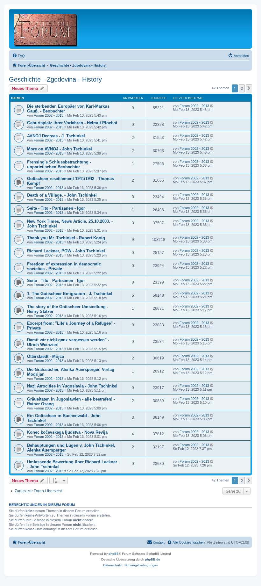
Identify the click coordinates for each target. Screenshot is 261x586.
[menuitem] (18, 56)
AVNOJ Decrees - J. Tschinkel (56, 136)
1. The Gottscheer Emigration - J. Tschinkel (69, 293)
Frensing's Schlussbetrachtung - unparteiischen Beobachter (59, 164)
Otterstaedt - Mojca (45, 356)
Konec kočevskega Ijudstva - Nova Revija (67, 432)
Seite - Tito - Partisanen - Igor (56, 280)
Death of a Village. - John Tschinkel (62, 195)
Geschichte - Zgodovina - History (55, 79)
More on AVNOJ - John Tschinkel (59, 149)
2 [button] (242, 88)
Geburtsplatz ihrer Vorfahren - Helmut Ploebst (72, 122)
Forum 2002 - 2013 (48, 115)
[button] (249, 88)
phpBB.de (152, 559)
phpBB (114, 553)
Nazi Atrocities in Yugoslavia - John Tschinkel (72, 386)
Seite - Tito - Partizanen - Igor (56, 208)
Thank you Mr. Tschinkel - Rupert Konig (66, 237)
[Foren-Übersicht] (46, 29)
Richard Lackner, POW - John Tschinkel (66, 251)
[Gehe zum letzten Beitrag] (212, 106)
